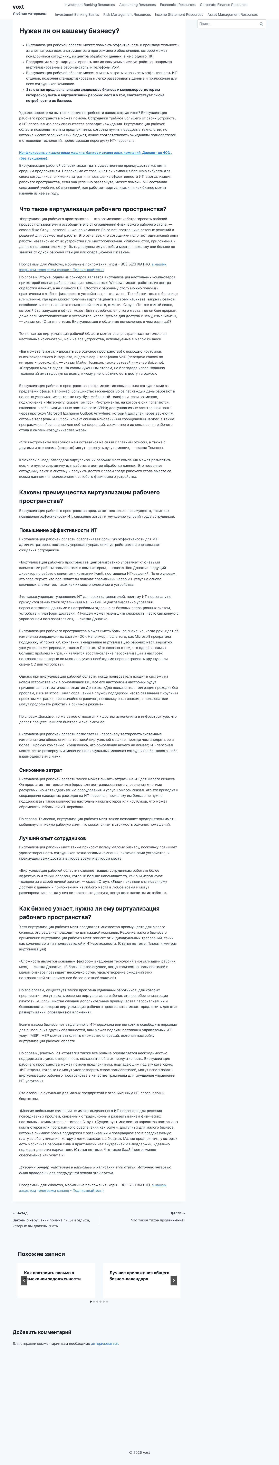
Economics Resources (178, 5)
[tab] (91, 1302)
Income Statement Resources (179, 14)
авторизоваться (104, 1343)
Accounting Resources (137, 5)
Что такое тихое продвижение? (158, 1217)
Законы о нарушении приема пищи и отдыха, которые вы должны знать (51, 1220)
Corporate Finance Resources (224, 5)
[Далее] (174, 1280)
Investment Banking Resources (90, 5)
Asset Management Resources (233, 14)
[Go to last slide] (24, 1280)
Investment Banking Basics (77, 14)
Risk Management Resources (127, 14)
